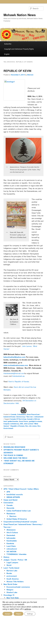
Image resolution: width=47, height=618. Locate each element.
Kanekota (10, 543)
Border (9, 573)
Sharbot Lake (12, 592)
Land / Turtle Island (11, 568)
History (6, 557)
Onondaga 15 (9, 595)
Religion (10, 589)
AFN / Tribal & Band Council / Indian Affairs (21, 489)
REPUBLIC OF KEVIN (17, 71)
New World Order (10, 584)
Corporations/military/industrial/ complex (20, 521)
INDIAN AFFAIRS (13, 497)
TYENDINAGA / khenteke (16, 554)
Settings (30, 614)
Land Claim (11, 546)
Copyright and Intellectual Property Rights (19, 49)
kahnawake (11, 538)
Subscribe (7, 44)
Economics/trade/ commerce (18, 587)
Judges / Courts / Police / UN (15, 559)
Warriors (12, 516)
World (9, 565)
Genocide (10, 508)
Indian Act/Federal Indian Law (19, 510)
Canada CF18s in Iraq (18, 419)
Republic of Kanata (17, 426)
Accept (7, 614)
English (7, 54)
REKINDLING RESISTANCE (14, 447)
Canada (13, 414)
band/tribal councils (15, 494)
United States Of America (17, 519)
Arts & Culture (12, 532)
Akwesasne (11, 529)
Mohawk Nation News (20, 15)
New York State (13, 597)
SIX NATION (11, 551)
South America (13, 579)
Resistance (11, 513)
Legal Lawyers (12, 562)
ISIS (21, 423)
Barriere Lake (12, 570)
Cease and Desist (10, 500)
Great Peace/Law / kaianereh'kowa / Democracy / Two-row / (22, 415)
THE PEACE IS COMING (13, 455)
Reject (18, 614)
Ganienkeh (11, 535)
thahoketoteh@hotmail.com (14, 373)
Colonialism (21, 414)
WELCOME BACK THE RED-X (15, 458)
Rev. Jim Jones (31, 426)
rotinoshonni (38, 417)
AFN (8, 491)
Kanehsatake (12, 540)
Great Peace (23, 421)
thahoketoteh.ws (18, 376)
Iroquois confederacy (11, 423)
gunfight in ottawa (35, 421)
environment (12, 576)
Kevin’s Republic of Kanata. (19, 381)
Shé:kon (30, 75)
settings (27, 609)
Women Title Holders (15, 581)
